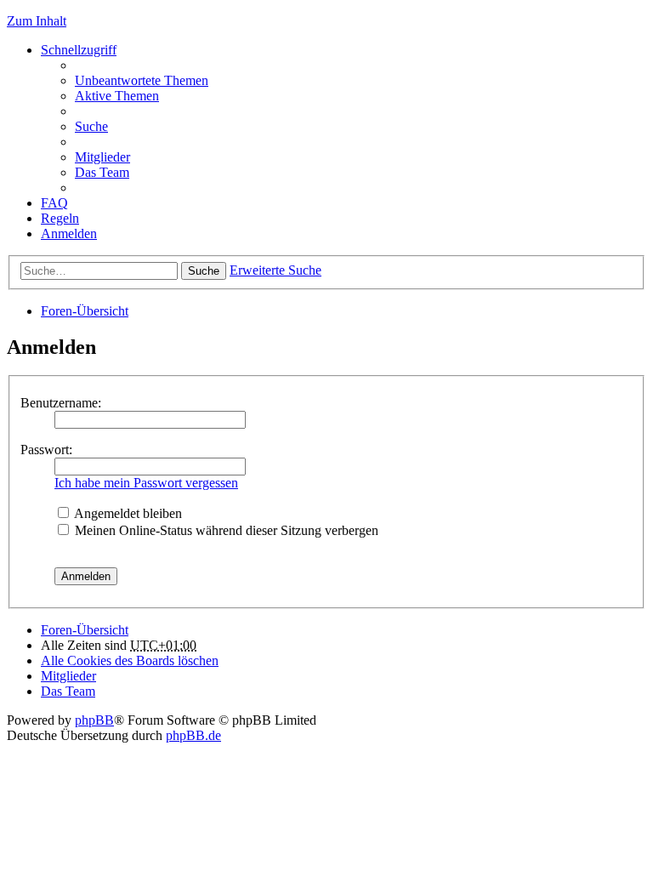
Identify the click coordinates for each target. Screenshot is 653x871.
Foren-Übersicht (84, 311)
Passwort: (46, 449)
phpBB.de (193, 735)
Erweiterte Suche (275, 270)
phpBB (94, 720)
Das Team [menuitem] (102, 172)
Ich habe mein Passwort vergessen (146, 482)
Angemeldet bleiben (126, 513)
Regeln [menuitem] (60, 218)
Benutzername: (60, 403)
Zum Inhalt (36, 21)
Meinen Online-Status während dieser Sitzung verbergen (224, 530)
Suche (203, 271)
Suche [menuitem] (91, 126)
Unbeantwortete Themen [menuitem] (141, 80)
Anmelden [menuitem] (69, 233)
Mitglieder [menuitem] (102, 157)
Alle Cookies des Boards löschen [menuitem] (130, 660)
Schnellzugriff (78, 50)
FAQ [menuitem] (54, 203)
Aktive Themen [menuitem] (117, 95)
